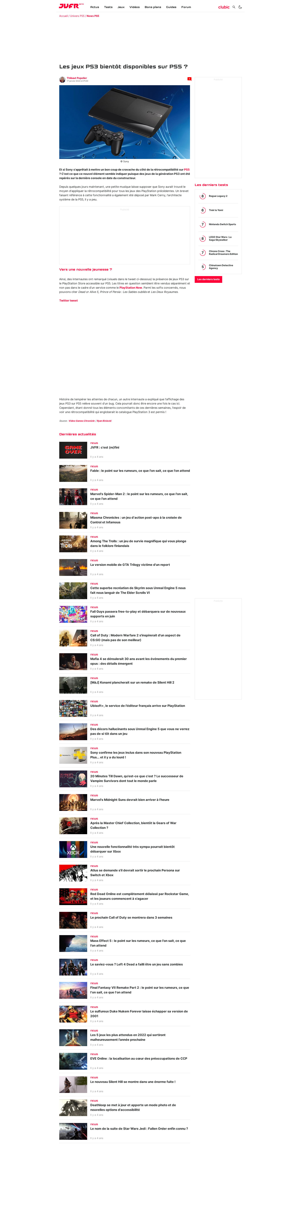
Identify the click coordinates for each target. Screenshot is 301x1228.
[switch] (240, 7)
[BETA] (69, 6)
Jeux (121, 7)
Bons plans (153, 7)
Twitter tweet (68, 300)
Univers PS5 (77, 16)
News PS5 (93, 16)
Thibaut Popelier (77, 78)
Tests (108, 7)
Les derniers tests (208, 279)
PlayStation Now (130, 287)
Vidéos (134, 7)
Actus (94, 7)
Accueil (63, 16)
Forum (186, 7)
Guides (171, 7)
